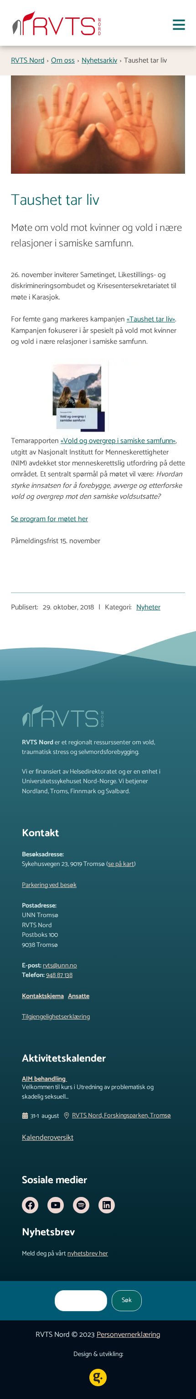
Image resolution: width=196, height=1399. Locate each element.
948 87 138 (59, 975)
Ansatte (78, 996)
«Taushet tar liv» (151, 319)
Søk (127, 1300)
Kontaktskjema (43, 996)
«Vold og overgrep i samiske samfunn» (118, 441)
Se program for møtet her (49, 519)
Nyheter (148, 607)
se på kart (121, 864)
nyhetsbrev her (87, 1253)
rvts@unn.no (60, 965)
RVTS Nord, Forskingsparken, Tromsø (121, 1116)
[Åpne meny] (179, 26)
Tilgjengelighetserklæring (56, 1016)
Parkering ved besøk (49, 885)
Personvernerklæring (128, 1335)
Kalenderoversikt (47, 1138)
